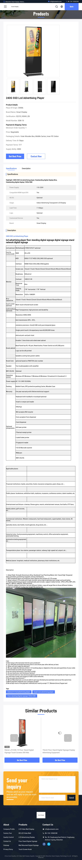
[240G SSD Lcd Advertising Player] (33, 51)
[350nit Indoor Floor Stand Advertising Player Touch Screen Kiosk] (60, 733)
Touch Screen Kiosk (25, 849)
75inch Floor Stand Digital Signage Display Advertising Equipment (20, 751)
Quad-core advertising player (43, 692)
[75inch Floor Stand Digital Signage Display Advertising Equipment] (22, 733)
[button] (14, 738)
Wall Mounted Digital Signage (29, 845)
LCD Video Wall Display (26, 829)
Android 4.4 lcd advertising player (18, 692)
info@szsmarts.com (56, 1)
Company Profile (9, 829)
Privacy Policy (8, 849)
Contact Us (7, 841)
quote (71, 6)
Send (71, 797)
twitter (48, 844)
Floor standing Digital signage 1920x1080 (21, 696)
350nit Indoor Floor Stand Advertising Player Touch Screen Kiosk (59, 751)
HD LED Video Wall (25, 833)
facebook (44, 844)
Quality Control (8, 837)
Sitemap (6, 845)
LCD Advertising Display (27, 837)
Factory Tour (7, 833)
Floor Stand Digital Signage (28, 841)
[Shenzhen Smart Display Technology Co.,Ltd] (15, 6)
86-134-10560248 (73, 1)
